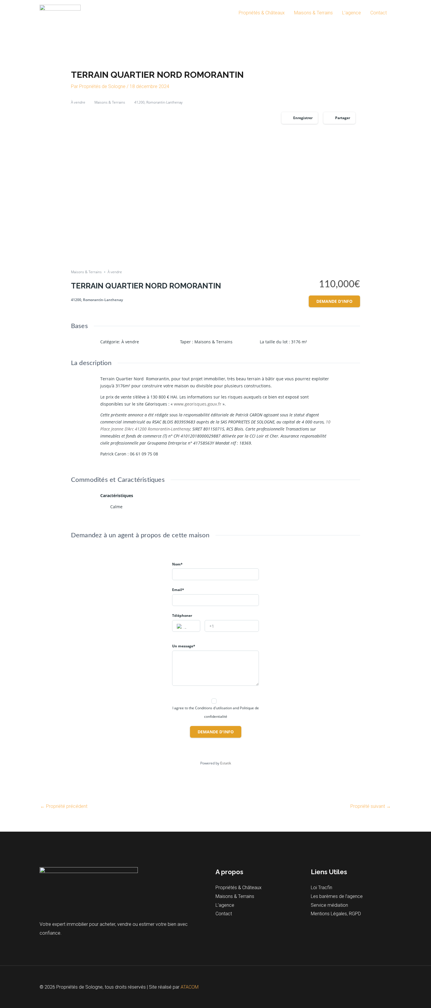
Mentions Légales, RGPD (336, 913)
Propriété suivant (370, 806)
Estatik (225, 763)
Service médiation (329, 905)
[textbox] (186, 626)
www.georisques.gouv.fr (197, 404)
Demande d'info (334, 301)
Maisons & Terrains (313, 13)
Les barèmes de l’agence (337, 896)
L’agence (351, 13)
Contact (378, 13)
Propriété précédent (63, 806)
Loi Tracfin (321, 887)
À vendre (78, 102)
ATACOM (189, 987)
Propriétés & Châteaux (262, 13)
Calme (116, 506)
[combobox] (186, 626)
